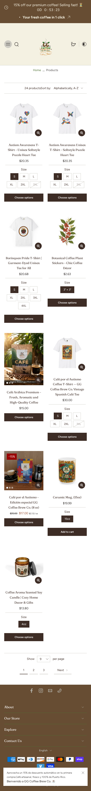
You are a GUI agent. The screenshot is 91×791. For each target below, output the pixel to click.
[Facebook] (31, 690)
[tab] (7, 135)
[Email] (50, 690)
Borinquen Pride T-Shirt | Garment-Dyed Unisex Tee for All (24, 263)
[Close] (83, 773)
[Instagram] (41, 690)
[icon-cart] (73, 44)
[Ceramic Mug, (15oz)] (67, 470)
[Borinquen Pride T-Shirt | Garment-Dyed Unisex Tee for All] (23, 231)
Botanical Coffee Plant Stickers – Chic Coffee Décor (67, 263)
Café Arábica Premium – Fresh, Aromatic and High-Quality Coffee (24, 397)
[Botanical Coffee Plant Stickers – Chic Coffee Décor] (67, 231)
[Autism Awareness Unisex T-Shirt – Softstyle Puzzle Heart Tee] (67, 118)
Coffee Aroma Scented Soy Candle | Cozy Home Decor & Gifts (24, 597)
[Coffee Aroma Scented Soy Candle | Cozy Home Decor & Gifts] (23, 565)
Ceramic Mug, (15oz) (67, 497)
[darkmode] (83, 44)
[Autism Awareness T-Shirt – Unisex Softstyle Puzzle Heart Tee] (23, 118)
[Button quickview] (38, 132)
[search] (16, 44)
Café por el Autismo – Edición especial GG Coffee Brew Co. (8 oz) (23, 502)
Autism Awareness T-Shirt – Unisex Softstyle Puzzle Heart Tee (24, 150)
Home (37, 70)
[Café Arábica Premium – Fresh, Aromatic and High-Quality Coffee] (23, 359)
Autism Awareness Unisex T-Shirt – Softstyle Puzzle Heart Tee (67, 150)
